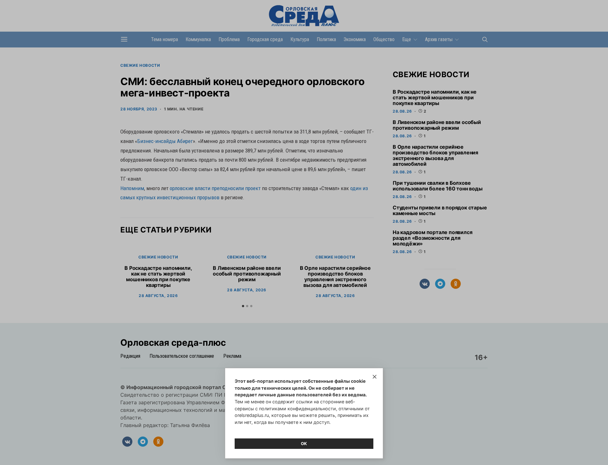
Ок (304, 443)
